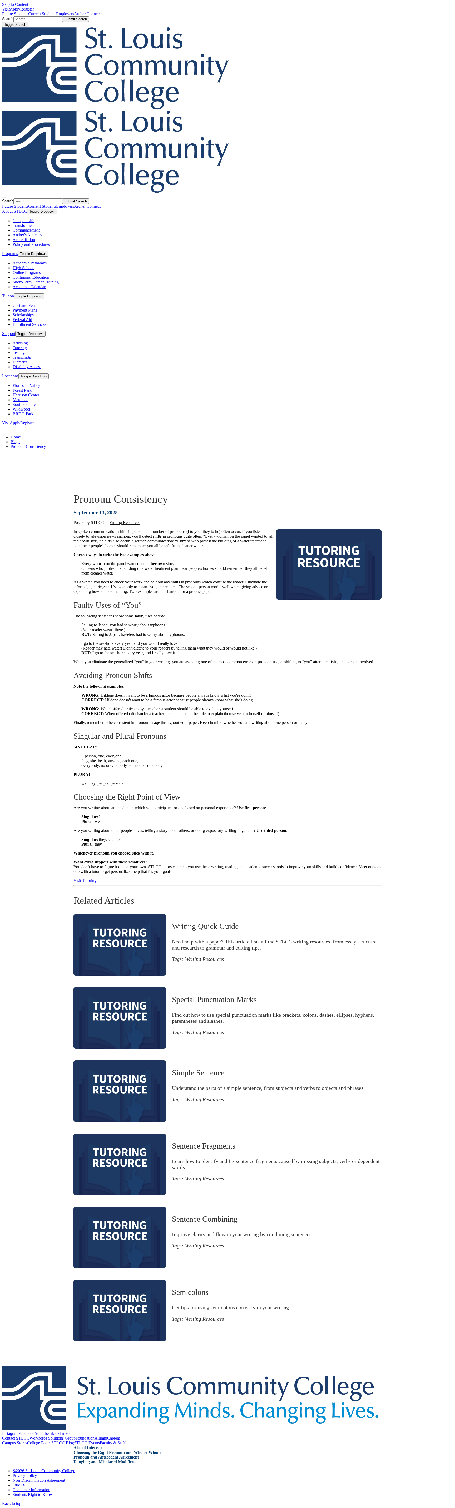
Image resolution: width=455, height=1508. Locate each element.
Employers (65, 14)
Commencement (26, 230)
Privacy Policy (25, 1475)
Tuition (8, 296)
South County (24, 404)
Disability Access (27, 366)
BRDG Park (23, 414)
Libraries (20, 362)
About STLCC (14, 211)
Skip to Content (15, 4)
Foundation (85, 1438)
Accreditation (24, 239)
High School (23, 268)
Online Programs (27, 272)
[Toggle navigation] (4, 197)
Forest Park (22, 390)
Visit (6, 9)
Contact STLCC (15, 1438)
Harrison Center (26, 395)
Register (27, 9)
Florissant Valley (26, 385)
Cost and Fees (24, 305)
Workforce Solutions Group (52, 1438)
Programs (10, 253)
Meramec (20, 399)
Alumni (101, 1438)
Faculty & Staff (112, 1443)
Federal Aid (22, 319)
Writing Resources (125, 522)
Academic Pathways (30, 263)
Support (8, 333)
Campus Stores (14, 1443)
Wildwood (21, 409)
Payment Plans (25, 310)
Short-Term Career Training (36, 282)
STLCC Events (87, 1443)
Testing (19, 352)
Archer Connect (87, 14)
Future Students (15, 14)
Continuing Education (31, 277)
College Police (39, 1443)
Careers (113, 1438)
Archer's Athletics (27, 235)
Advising (20, 343)
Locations (10, 376)
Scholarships (23, 315)
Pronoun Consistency (28, 446)
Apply (15, 9)
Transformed (23, 225)
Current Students (42, 14)
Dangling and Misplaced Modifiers (104, 1462)
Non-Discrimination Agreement (39, 1480)
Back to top (11, 1503)
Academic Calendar (29, 286)
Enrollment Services (29, 324)
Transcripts (22, 357)
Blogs (15, 442)
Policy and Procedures (31, 244)
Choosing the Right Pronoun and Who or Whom (117, 1452)
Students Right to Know (33, 1494)
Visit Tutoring (84, 880)
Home (16, 437)
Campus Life (23, 220)
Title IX (19, 1485)
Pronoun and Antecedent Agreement (106, 1457)
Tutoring (20, 348)
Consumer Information (31, 1489)
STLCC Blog (62, 1443)
